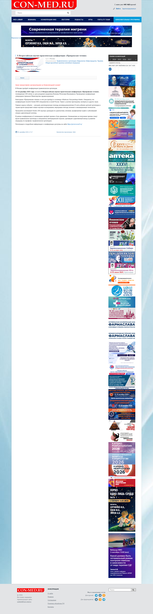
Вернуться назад (17, 38)
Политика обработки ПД (56, 603)
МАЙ (120, 66)
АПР (116, 66)
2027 (129, 59)
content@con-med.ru (24, 602)
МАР (113, 66)
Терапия (100, 61)
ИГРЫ (90, 20)
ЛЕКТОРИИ (65, 20)
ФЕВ (110, 66)
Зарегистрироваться (129, 9)
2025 (119, 59)
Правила (51, 597)
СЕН (127, 66)
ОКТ (130, 66)
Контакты (51, 607)
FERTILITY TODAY (104, 20)
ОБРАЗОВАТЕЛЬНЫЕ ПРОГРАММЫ (127, 20)
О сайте (50, 593)
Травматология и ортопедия (66, 61)
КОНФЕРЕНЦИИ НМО (48, 20)
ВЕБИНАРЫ (32, 20)
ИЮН (123, 66)
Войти (118, 8)
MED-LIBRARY (18, 20)
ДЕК (110, 69)
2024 (114, 59)
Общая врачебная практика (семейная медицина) (62, 63)
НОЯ (133, 66)
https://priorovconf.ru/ (74, 124)
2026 (124, 59)
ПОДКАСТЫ (79, 20)
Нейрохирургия (91, 61)
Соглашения (52, 600)
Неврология (81, 61)
